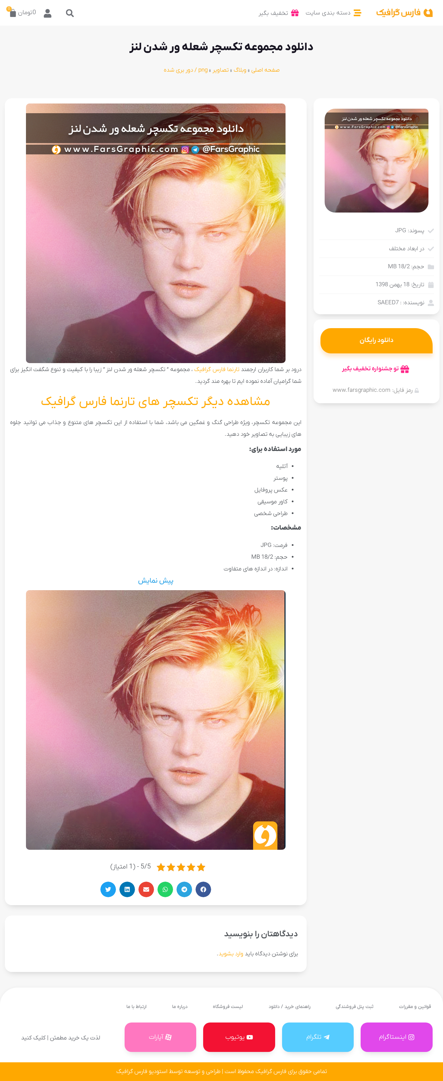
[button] (70, 13)
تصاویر (221, 70)
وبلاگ (240, 70)
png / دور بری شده (186, 70)
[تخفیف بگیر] (295, 13)
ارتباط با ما (136, 1006)
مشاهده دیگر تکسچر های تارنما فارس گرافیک (155, 402)
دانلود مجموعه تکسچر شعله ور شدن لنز (221, 47)
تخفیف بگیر (273, 13)
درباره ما (180, 1006)
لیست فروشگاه (228, 1006)
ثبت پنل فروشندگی (354, 1006)
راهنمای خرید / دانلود (289, 1006)
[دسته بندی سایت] (357, 13)
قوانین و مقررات (415, 1006)
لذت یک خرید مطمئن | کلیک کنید (60, 1038)
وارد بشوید (230, 954)
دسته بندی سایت (328, 13)
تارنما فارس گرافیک (216, 369)
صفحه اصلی (265, 70)
